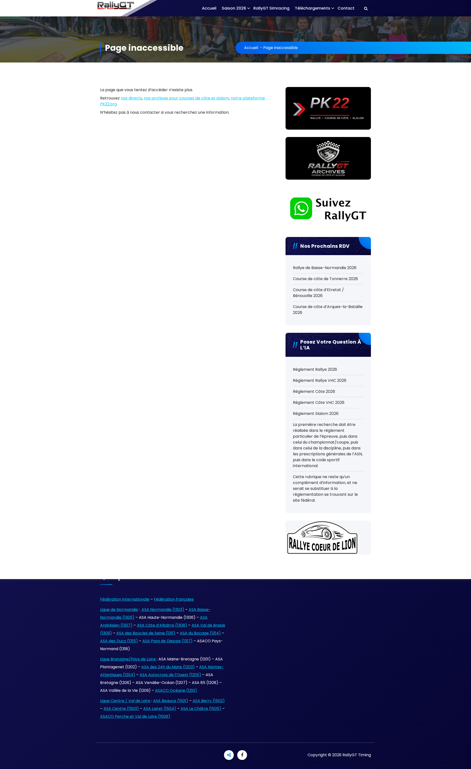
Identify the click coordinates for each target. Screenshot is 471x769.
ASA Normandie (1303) (162, 609)
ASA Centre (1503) (121, 708)
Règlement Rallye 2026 (315, 369)
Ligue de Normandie (119, 609)
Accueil (209, 8)
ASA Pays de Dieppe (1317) (167, 641)
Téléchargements (312, 8)
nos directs (131, 98)
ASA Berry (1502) (209, 701)
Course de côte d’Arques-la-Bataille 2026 (328, 309)
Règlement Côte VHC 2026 (318, 402)
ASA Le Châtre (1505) (201, 708)
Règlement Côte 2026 (314, 391)
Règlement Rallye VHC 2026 (319, 380)
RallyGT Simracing (271, 8)
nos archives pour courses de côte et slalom (186, 98)
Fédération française (174, 599)
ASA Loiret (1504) (159, 708)
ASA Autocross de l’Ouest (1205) (170, 675)
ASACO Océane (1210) (176, 690)
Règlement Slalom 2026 (316, 413)
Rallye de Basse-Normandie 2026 (324, 268)
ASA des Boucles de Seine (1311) (145, 633)
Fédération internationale (124, 599)
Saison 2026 (234, 8)
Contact (346, 8)
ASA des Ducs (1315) (119, 641)
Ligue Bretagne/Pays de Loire (128, 659)
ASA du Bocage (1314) (200, 633)
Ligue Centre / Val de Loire (125, 701)
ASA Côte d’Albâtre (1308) (162, 625)
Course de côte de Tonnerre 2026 (325, 279)
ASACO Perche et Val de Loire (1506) (135, 716)
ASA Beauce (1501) (170, 701)
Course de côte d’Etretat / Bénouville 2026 (318, 292)
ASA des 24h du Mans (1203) (168, 667)
